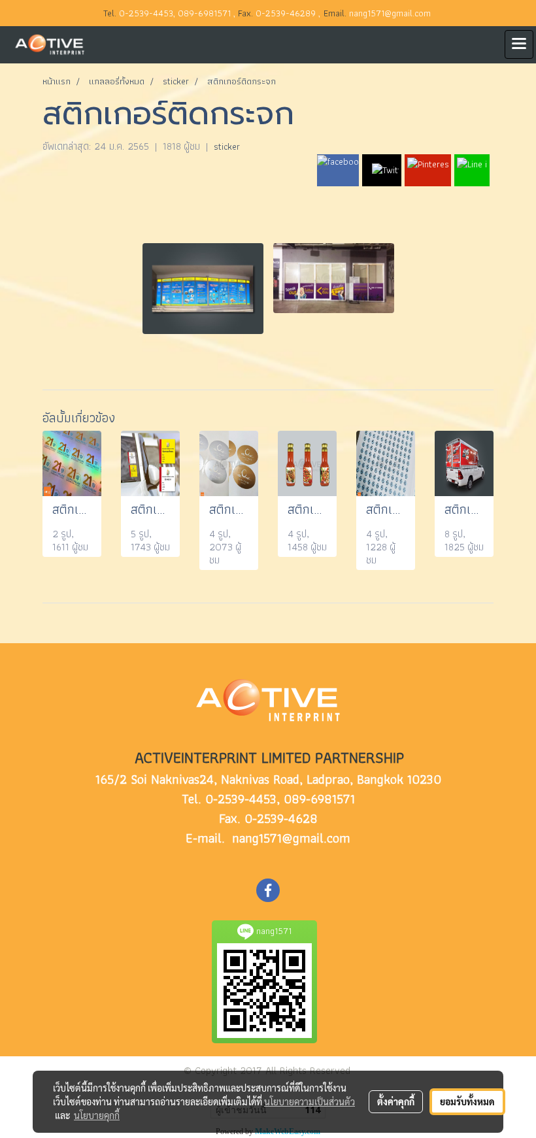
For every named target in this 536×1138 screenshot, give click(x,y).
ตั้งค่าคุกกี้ (395, 1101)
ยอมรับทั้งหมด (467, 1101)
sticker (227, 146)
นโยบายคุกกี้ (97, 1115)
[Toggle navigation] (519, 44)
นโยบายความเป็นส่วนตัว (309, 1101)
